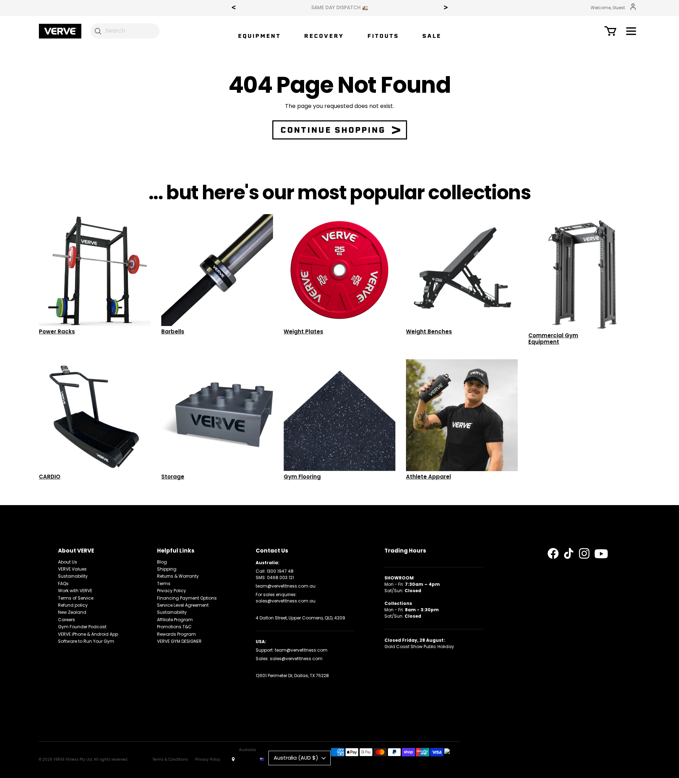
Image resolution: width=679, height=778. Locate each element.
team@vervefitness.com (301, 650)
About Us (67, 562)
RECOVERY (324, 36)
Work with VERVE (75, 591)
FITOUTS (383, 36)
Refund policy (73, 605)
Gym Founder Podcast (82, 627)
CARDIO (49, 476)
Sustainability (73, 576)
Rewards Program (176, 634)
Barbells (172, 331)
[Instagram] (584, 553)
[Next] (445, 8)
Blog (162, 562)
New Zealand (72, 612)
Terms (163, 583)
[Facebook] (553, 553)
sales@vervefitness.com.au (285, 601)
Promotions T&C (174, 627)
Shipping (166, 569)
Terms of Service (75, 598)
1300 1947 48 (280, 571)
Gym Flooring (302, 476)
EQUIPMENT (259, 36)
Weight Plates (303, 331)
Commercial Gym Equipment (553, 338)
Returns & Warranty (178, 576)
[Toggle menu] (631, 32)
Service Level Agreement (183, 605)
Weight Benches (429, 331)
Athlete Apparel (428, 476)
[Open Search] (98, 30)
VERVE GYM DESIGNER (179, 641)
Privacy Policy (171, 591)
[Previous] (233, 8)
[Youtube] (601, 554)
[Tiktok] (569, 553)
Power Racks (57, 331)
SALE (431, 36)
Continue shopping (332, 130)
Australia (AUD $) (296, 757)
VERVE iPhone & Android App (88, 634)
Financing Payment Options (187, 598)
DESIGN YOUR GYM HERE (339, 8)
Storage (172, 476)
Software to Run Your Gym (86, 641)
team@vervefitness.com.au (285, 586)
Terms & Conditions (170, 759)
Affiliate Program (175, 620)
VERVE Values (72, 569)
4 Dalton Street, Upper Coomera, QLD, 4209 (300, 618)
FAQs (63, 583)
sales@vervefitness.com (296, 659)
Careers (66, 620)
